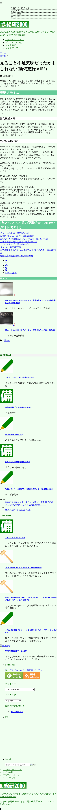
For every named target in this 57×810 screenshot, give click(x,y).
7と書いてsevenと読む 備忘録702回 (17, 236)
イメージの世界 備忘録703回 (14, 233)
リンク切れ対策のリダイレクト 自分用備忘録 (23, 568)
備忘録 (7, 340)
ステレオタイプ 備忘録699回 (14, 244)
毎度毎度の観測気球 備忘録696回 (16, 256)
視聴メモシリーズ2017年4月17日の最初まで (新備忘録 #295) (29, 489)
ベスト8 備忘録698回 (10, 247)
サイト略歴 (16, 14)
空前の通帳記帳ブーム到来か (16, 651)
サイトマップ (17, 17)
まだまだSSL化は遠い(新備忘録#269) (19, 377)
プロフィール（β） (20, 11)
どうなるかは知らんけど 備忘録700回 (18, 241)
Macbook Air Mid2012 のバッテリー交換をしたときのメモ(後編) (30, 330)
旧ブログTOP (17, 711)
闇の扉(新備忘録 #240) (14, 435)
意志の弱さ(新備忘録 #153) (17, 510)
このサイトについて (20, 8)
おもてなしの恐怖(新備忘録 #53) (17, 462)
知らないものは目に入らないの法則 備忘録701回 (24, 239)
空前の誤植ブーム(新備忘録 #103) (18, 407)
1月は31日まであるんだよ (15, 538)
